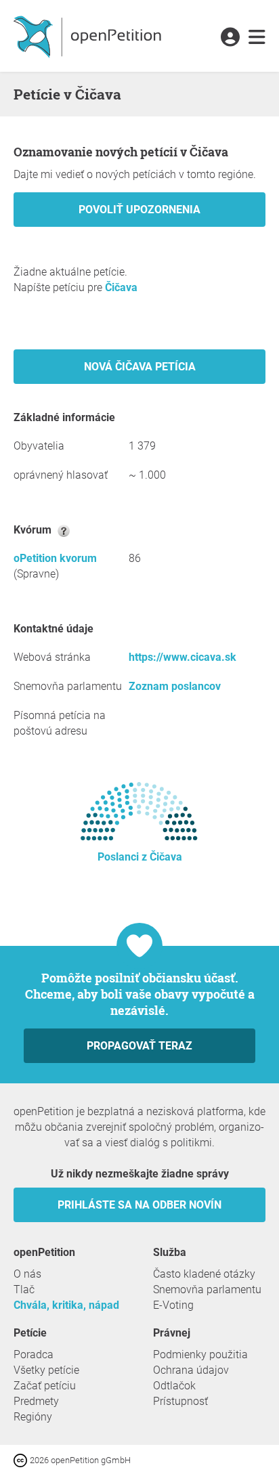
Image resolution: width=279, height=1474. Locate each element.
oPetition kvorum (55, 558)
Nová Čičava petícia (140, 366)
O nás (27, 1273)
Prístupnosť (180, 1401)
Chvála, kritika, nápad (66, 1305)
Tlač (24, 1289)
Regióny (33, 1416)
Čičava (121, 287)
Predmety (36, 1401)
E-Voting (173, 1305)
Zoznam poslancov (175, 686)
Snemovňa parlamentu (207, 1289)
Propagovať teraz (139, 1045)
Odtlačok (174, 1385)
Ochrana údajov (191, 1370)
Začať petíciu (45, 1385)
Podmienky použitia (200, 1354)
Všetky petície (46, 1370)
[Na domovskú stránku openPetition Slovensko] (89, 36)
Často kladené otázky (204, 1273)
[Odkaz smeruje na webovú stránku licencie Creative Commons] (22, 1459)
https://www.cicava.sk (182, 657)
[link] (257, 38)
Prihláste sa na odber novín (139, 1204)
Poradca (33, 1354)
